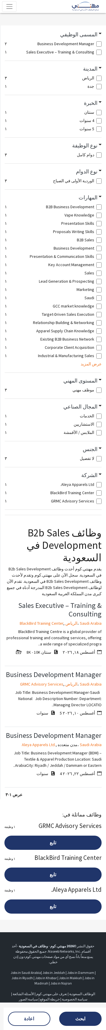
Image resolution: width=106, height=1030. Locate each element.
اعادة (29, 1018)
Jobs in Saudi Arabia (26, 972)
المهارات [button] (88, 197)
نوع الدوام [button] (86, 171)
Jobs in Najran (61, 983)
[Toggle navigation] (9, 6)
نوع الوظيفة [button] (84, 145)
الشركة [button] (89, 475)
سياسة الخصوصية (74, 999)
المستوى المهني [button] (80, 380)
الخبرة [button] (90, 103)
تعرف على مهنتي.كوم (51, 994)
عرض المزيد (91, 364)
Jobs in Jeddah (53, 972)
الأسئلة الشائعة (23, 994)
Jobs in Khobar (46, 978)
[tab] (53, 35)
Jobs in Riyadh (22, 978)
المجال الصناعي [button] (80, 406)
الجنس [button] (90, 449)
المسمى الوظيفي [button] (78, 34)
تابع (53, 842)
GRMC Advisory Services (41, 684)
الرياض (71, 623)
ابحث (80, 1018)
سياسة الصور (28, 999)
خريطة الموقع (50, 999)
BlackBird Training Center (41, 623)
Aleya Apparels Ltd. (39, 744)
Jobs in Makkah (70, 978)
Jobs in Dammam (80, 972)
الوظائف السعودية (82, 994)
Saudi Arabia (91, 623)
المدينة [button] (90, 69)
